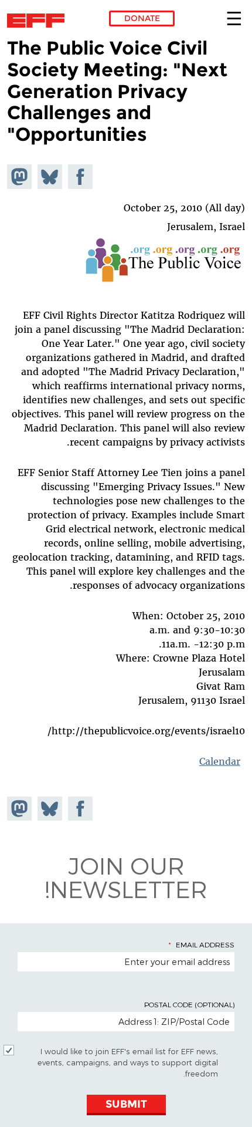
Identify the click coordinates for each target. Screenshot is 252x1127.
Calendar (219, 761)
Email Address (205, 944)
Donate (142, 18)
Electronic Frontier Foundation (39, 21)
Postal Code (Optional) (189, 1004)
